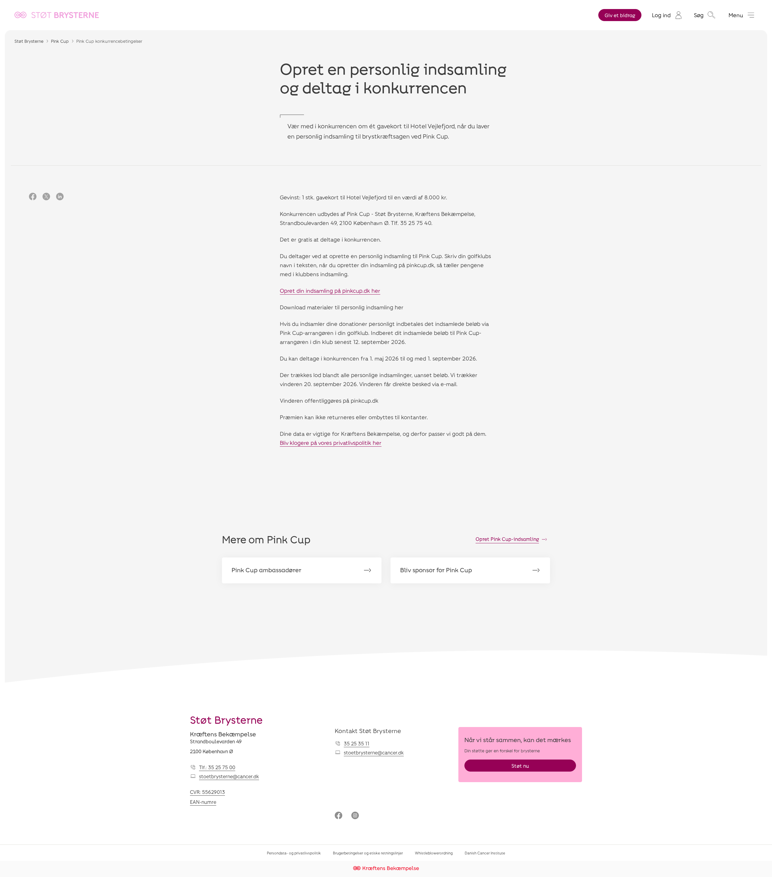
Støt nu (520, 766)
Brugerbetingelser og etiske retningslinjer (368, 853)
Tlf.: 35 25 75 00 (217, 767)
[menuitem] (666, 15)
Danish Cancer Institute (485, 853)
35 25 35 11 (356, 743)
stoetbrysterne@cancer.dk (229, 776)
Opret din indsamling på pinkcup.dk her (330, 290)
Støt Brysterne (28, 41)
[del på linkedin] (60, 197)
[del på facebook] (32, 197)
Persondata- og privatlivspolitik (294, 853)
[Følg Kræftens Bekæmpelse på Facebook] (338, 816)
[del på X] (46, 197)
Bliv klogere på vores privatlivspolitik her (330, 442)
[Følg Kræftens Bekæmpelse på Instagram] (355, 816)
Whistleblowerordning (434, 853)
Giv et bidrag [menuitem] (620, 15)
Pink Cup (60, 41)
